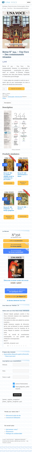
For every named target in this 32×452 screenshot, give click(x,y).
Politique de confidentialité (14, 433)
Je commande (19, 245)
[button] (27, 13)
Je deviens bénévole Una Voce (16, 300)
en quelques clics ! (16, 291)
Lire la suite (9, 183)
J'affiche (16, 240)
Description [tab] (7, 102)
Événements (9, 431)
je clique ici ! (16, 296)
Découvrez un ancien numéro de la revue (16, 281)
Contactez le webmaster (13, 417)
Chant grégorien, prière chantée (22, 387)
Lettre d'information (21, 383)
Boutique (4, 6)
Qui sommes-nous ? (12, 429)
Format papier (21, 6)
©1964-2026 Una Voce (8, 439)
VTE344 (4, 98)
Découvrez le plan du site (13, 415)
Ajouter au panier (16, 88)
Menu (28, 2)
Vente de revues (12, 6)
